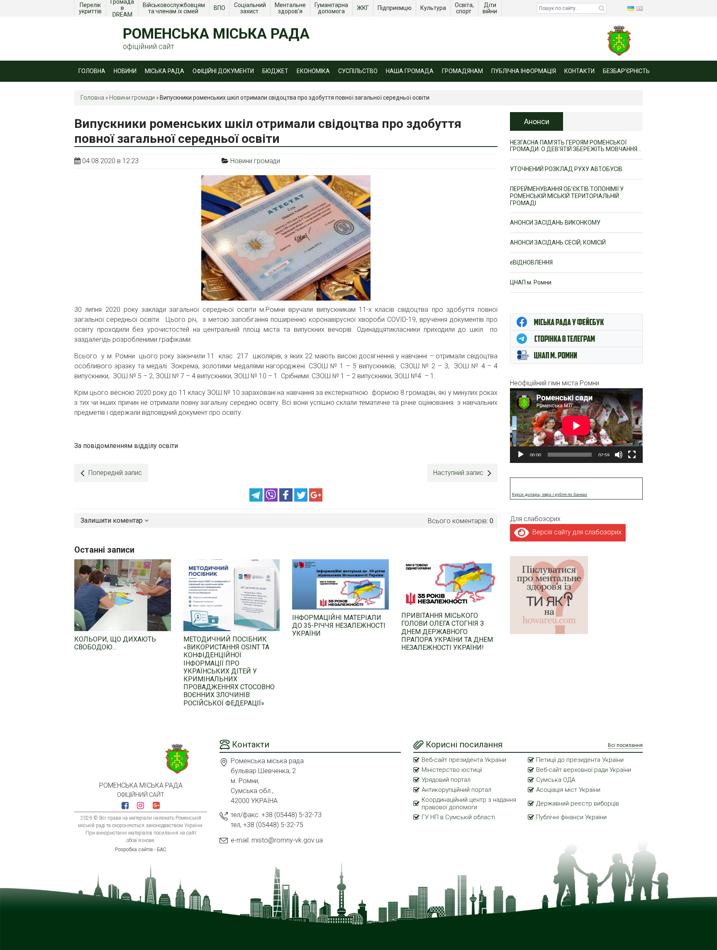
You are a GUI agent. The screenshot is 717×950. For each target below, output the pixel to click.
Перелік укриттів (90, 8)
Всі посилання (625, 745)
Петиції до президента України (580, 760)
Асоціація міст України (568, 789)
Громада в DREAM (122, 8)
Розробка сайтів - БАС (140, 849)
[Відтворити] (521, 455)
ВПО (220, 8)
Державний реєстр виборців (577, 803)
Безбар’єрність (626, 71)
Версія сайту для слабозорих (575, 532)
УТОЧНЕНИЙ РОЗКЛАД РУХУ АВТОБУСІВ (566, 169)
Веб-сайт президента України (464, 760)
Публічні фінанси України (571, 817)
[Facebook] (286, 499)
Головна (91, 71)
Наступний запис (458, 473)
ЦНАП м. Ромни (530, 282)
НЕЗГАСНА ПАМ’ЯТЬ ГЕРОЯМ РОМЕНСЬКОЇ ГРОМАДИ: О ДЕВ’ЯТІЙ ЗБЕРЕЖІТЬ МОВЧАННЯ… (575, 146)
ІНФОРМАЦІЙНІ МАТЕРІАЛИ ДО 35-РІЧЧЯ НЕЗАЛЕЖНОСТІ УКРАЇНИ (338, 625)
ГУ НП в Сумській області (458, 817)
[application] (576, 425)
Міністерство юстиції (452, 770)
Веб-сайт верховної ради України (583, 770)
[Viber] (271, 499)
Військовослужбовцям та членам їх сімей (174, 8)
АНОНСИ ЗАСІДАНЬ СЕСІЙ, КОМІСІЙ (558, 242)
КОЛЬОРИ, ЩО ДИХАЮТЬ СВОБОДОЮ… (115, 643)
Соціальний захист (250, 8)
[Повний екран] (632, 455)
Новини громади (132, 97)
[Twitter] (301, 499)
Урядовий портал (446, 780)
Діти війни (490, 8)
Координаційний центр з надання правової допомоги (469, 803)
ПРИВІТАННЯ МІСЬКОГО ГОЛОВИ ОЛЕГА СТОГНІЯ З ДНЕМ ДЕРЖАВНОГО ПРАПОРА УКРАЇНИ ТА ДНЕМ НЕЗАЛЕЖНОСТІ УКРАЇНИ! (447, 631)
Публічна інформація (523, 71)
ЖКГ (363, 8)
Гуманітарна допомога (332, 8)
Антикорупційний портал (456, 789)
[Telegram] (256, 499)
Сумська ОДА (555, 780)
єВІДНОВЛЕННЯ (531, 262)
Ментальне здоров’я (291, 8)
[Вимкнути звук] (619, 455)
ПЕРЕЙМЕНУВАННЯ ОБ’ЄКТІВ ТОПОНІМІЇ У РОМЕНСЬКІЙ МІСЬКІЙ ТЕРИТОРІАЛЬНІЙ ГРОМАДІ (567, 196)
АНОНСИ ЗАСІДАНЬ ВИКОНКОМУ (555, 222)
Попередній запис (115, 473)
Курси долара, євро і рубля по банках (549, 494)
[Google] (315, 499)
